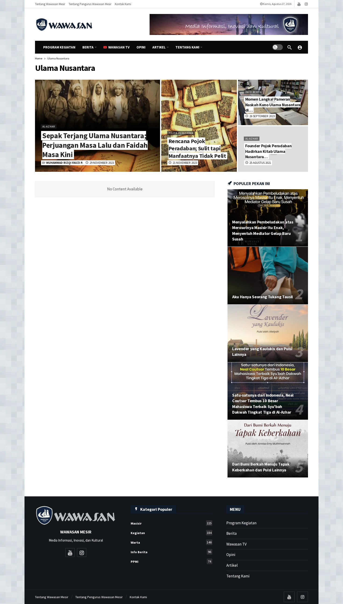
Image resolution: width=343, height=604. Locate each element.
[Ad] (229, 24)
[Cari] (289, 47)
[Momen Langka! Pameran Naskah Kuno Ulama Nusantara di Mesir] (273, 102)
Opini (230, 554)
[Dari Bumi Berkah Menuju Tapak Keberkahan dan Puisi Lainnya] (268, 448)
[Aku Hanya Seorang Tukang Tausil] (268, 275)
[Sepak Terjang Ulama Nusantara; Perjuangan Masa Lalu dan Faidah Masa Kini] (97, 126)
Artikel (232, 565)
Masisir (171, 523)
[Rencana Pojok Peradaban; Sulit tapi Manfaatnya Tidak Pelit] (199, 126)
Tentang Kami (237, 576)
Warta (171, 542)
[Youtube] (299, 4)
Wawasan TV (236, 544)
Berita (231, 533)
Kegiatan (171, 533)
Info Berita (171, 552)
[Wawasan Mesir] (299, 47)
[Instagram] (306, 4)
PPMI (171, 561)
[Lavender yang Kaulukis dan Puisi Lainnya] (268, 333)
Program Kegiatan (241, 522)
